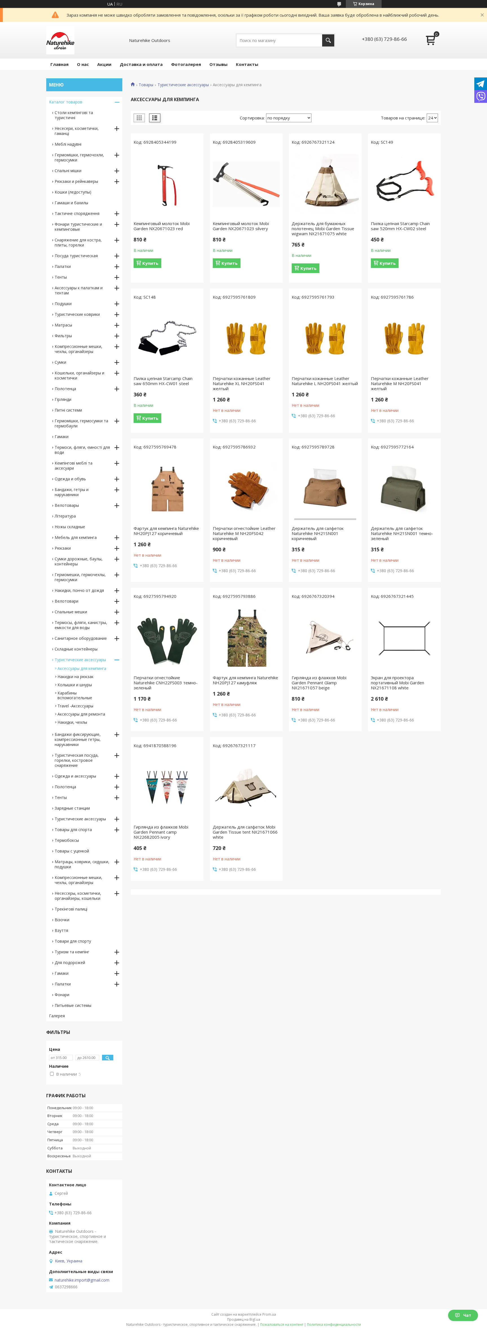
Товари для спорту (73, 941)
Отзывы (218, 64)
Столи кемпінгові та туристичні (74, 115)
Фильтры (63, 335)
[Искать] (328, 40)
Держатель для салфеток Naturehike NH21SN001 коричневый (318, 533)
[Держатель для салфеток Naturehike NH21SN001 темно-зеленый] (404, 489)
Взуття (61, 930)
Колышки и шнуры (74, 684)
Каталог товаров (65, 102)
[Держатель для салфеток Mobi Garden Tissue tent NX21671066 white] (246, 788)
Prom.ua (269, 1314)
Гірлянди (63, 399)
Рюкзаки (63, 548)
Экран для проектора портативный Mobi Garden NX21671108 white (397, 682)
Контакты (247, 64)
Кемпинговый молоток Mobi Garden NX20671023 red (162, 226)
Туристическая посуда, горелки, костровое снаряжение (77, 760)
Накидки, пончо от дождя (79, 590)
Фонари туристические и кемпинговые (78, 226)
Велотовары (67, 505)
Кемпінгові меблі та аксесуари (73, 465)
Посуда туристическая (76, 255)
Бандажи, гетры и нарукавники (71, 492)
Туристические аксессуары (183, 84)
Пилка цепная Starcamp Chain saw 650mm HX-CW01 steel (163, 381)
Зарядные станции (72, 808)
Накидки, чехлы (72, 722)
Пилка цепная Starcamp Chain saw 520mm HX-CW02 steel (400, 226)
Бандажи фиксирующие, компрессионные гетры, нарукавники (78, 739)
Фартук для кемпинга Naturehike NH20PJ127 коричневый (166, 531)
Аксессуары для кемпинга (81, 668)
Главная (59, 64)
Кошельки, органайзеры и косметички (79, 375)
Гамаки (61, 436)
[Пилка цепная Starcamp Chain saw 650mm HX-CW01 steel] (167, 339)
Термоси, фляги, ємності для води (82, 450)
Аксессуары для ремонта (81, 714)
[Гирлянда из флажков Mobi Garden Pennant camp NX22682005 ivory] (167, 788)
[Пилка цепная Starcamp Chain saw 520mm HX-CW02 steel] (404, 184)
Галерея (57, 1015)
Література (65, 516)
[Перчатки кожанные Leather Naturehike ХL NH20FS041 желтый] (246, 339)
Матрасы (63, 325)
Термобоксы (67, 840)
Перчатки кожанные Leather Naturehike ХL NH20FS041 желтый (242, 383)
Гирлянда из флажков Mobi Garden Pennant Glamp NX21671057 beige (319, 682)
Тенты (61, 277)
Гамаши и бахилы (71, 202)
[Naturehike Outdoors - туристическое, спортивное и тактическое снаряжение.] (60, 40)
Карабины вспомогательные (74, 695)
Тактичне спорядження (77, 213)
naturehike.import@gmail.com (82, 1280)
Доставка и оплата (141, 64)
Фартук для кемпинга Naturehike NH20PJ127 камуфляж (245, 680)
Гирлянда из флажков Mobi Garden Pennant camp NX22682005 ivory (161, 832)
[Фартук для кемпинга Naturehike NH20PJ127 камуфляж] (246, 638)
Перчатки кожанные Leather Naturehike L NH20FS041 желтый (325, 381)
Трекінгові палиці (71, 909)
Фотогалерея (186, 64)
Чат (467, 1315)
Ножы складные (70, 526)
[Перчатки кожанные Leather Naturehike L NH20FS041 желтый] (325, 339)
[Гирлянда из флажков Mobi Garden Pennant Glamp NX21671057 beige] (325, 638)
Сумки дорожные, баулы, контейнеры (79, 561)
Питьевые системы (73, 1005)
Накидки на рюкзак (75, 676)
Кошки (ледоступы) (73, 192)
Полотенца (65, 388)
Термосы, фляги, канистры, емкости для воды (81, 625)
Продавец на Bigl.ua (243, 1319)
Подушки (63, 303)
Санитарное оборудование (81, 638)
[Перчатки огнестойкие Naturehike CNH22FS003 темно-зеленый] (167, 638)
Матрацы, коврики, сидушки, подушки (82, 864)
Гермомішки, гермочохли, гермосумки (79, 157)
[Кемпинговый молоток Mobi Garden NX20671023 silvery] (246, 184)
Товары (146, 84)
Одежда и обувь (70, 478)
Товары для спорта (73, 829)
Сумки (60, 362)
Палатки (63, 266)
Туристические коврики (77, 314)
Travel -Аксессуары (75, 706)
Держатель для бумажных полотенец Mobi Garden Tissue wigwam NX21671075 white (323, 228)
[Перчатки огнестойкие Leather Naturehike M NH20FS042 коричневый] (246, 489)
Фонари (62, 994)
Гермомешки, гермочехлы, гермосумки (80, 577)
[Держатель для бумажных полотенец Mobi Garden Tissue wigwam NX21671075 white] (325, 184)
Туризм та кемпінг (72, 951)
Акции (104, 64)
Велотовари (66, 601)
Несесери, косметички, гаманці (77, 131)
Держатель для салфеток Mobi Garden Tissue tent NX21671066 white (245, 832)
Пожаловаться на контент (281, 1324)
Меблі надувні (68, 144)
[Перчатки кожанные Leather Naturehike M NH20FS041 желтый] (404, 339)
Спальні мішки (68, 170)
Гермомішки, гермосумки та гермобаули (81, 423)
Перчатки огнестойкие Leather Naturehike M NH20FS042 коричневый (244, 533)
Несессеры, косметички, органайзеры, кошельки (78, 896)
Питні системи (68, 410)
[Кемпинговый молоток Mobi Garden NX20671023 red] (167, 184)
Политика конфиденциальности (334, 1324)
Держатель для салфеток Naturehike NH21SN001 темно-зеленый (402, 533)
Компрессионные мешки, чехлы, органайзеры (78, 349)
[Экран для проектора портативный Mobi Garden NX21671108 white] (404, 638)
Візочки (62, 919)
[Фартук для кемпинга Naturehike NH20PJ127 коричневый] (167, 489)
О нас (83, 64)
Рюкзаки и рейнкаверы (76, 181)
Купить (150, 263)
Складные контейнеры (76, 649)
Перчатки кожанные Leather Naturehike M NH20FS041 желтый (400, 383)
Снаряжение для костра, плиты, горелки (78, 242)
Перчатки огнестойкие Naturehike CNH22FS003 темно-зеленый (166, 682)
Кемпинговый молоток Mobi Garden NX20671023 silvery (241, 226)
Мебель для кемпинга (76, 537)
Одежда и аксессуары (75, 776)
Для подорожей (70, 962)
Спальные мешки (71, 611)
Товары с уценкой (72, 851)
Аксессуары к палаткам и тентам (79, 290)
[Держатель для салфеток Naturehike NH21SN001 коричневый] (325, 489)
